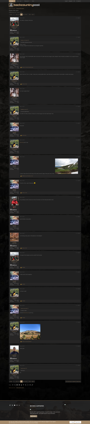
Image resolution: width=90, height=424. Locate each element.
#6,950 (79, 180)
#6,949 (79, 156)
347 (19, 14)
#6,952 (79, 216)
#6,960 (79, 365)
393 (29, 14)
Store (33, 1)
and (27, 67)
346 (16, 14)
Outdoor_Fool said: (24, 40)
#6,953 (79, 233)
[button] (14, 1)
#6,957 (79, 305)
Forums (11, 1)
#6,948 (79, 139)
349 (23, 14)
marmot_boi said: (24, 308)
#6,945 (79, 88)
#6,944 (79, 71)
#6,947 (79, 123)
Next (32, 14)
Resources (26, 1)
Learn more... (33, 416)
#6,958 (79, 322)
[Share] (76, 18)
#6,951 (79, 197)
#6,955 (79, 272)
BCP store (44, 413)
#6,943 (79, 54)
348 (21, 14)
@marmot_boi (26, 312)
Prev (11, 14)
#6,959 (79, 346)
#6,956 (79, 288)
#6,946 (79, 106)
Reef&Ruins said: (24, 109)
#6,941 (79, 17)
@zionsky (22, 142)
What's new (19, 1)
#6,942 (79, 37)
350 (26, 14)
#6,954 (79, 252)
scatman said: (23, 368)
